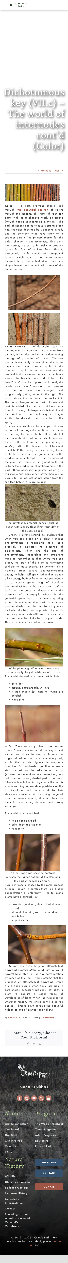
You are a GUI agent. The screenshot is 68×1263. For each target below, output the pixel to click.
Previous (46, 170)
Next (57, 170)
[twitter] (41, 1098)
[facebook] (19, 1098)
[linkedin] (48, 1098)
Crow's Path (14, 1017)
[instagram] (27, 1098)
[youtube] (34, 1098)
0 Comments (47, 1017)
